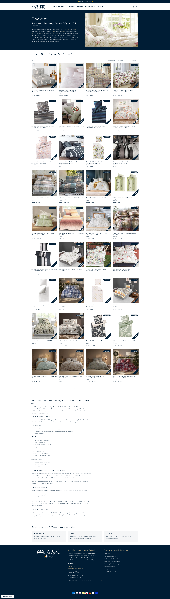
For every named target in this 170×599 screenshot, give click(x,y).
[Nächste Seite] (95, 389)
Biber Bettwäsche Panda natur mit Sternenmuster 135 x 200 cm (98, 305)
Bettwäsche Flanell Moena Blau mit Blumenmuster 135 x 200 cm (44, 377)
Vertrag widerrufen (7, 596)
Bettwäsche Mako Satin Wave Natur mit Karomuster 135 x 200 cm (41, 198)
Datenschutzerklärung (90, 595)
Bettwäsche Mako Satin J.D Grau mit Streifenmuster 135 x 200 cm (68, 162)
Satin (41, 33)
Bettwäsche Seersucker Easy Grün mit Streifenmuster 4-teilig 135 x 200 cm (122, 198)
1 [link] (74, 389)
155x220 (74, 29)
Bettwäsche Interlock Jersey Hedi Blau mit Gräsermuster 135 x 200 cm (96, 234)
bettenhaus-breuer (58, 595)
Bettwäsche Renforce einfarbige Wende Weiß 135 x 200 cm (44, 305)
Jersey (34, 33)
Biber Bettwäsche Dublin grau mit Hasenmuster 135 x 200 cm (43, 91)
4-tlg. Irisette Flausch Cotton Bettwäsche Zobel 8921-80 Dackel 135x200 (70, 341)
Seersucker (55, 33)
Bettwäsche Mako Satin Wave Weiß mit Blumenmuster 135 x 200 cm (123, 91)
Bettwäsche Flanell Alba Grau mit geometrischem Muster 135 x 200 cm (71, 377)
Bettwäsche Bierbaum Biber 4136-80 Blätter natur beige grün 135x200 (44, 341)
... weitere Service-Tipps (110, 571)
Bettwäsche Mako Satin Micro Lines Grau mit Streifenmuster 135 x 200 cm (43, 126)
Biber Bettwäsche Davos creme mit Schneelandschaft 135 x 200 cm (121, 269)
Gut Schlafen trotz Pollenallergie (112, 561)
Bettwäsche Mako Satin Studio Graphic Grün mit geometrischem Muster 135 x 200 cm (125, 341)
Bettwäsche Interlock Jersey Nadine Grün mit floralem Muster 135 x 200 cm (97, 198)
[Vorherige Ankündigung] (31, 1)
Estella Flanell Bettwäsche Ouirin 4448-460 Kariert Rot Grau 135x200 (124, 377)
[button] (53, 6)
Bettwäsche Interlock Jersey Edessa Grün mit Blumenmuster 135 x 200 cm (43, 234)
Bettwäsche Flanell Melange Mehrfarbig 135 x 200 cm (71, 126)
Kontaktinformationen (108, 595)
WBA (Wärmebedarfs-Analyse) (111, 556)
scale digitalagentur (73, 595)
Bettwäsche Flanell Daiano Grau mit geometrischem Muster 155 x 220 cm (95, 377)
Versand (100, 595)
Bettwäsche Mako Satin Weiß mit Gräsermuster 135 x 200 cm (70, 269)
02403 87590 (71, 566)
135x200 (67, 29)
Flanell (63, 31)
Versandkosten (98, 580)
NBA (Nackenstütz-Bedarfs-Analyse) (112, 558)
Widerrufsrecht (81, 595)
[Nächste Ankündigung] (138, 1)
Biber (53, 31)
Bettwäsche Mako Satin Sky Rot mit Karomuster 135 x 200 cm (125, 234)
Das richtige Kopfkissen (109, 566)
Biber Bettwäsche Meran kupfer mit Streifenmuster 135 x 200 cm (71, 234)
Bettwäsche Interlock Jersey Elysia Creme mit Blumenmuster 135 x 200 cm (124, 126)
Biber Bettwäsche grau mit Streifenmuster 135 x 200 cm (125, 305)
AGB (96, 595)
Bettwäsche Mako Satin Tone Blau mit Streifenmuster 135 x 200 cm (95, 126)
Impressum (116, 595)
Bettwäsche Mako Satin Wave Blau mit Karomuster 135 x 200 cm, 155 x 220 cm (71, 198)
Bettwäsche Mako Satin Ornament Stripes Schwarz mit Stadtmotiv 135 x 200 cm (44, 269)
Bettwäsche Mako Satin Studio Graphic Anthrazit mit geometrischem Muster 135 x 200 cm (98, 341)
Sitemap (106, 569)
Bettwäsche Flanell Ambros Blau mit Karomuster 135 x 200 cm (71, 305)
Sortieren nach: (111, 60)
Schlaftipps (107, 553)
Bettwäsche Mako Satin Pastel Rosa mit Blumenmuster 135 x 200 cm (41, 162)
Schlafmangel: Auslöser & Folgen (112, 564)
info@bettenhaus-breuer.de (75, 568)
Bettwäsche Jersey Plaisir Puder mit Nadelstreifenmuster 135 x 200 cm (67, 91)
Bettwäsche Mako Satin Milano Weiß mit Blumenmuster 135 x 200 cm (96, 269)
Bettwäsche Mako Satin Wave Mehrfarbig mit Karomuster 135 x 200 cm (97, 91)
